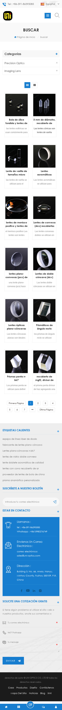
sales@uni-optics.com (28, 555)
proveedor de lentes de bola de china (24, 474)
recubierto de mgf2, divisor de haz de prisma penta (44, 378)
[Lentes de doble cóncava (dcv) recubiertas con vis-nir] (44, 259)
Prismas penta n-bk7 (16, 378)
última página (46, 409)
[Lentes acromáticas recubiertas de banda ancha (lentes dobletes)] (44, 156)
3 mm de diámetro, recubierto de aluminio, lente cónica (44, 121)
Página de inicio (26, 37)
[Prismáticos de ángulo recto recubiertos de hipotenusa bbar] (44, 310)
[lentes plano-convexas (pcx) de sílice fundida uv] (16, 259)
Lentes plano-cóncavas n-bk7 (19, 450)
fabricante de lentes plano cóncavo (22, 444)
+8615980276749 (38, 531)
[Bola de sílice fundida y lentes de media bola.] (16, 105)
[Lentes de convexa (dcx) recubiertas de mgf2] (44, 207)
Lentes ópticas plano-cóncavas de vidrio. (16, 327)
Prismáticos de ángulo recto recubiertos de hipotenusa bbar (44, 327)
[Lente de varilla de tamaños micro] (16, 156)
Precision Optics (14, 63)
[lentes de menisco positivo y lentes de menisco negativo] (16, 207)
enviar (10, 660)
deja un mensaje (30, 704)
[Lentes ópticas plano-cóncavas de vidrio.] (16, 310)
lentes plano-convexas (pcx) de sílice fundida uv (17, 275)
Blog (42, 693)
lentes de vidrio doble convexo (20, 456)
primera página (16, 403)
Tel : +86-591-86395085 (21, 3)
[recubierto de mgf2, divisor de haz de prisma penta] (44, 361)
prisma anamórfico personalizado (21, 480)
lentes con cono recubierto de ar (21, 468)
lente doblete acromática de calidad (23, 462)
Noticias (33, 693)
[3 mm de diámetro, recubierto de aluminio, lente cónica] (44, 105)
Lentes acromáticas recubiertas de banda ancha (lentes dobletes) (44, 173)
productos (21, 687)
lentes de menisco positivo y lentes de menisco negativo (17, 224)
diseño (33, 687)
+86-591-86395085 (31, 527)
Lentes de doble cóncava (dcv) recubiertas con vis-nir (44, 275)
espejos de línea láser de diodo (20, 438)
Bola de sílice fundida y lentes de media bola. (16, 121)
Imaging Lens (12, 70)
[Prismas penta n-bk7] (16, 361)
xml (49, 693)
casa (11, 687)
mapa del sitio (19, 693)
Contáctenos (47, 687)
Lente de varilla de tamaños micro (16, 173)
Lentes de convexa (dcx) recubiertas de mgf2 (44, 224)
